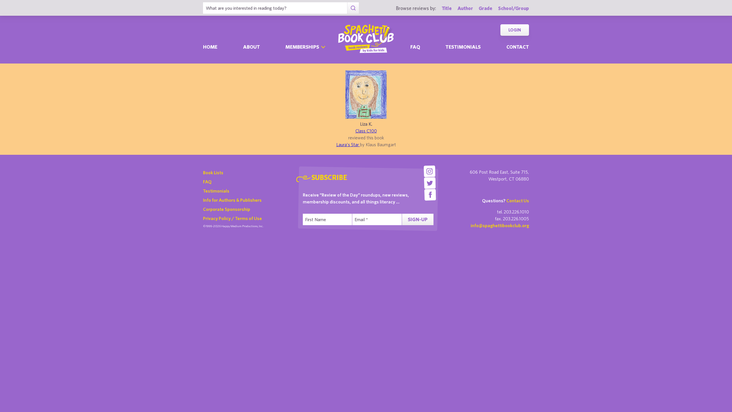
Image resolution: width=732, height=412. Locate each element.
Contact (517, 47)
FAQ (207, 181)
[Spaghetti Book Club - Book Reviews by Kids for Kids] (366, 38)
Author (465, 8)
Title (447, 8)
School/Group (513, 8)
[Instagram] (429, 171)
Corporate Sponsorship (226, 209)
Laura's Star (348, 144)
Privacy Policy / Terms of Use (232, 218)
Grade (485, 8)
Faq (415, 47)
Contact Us (517, 200)
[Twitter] (430, 183)
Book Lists (213, 172)
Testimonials (463, 47)
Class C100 (366, 130)
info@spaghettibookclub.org (500, 225)
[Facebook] (430, 195)
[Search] (353, 8)
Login (514, 29)
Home (210, 47)
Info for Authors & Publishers (232, 200)
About (251, 47)
